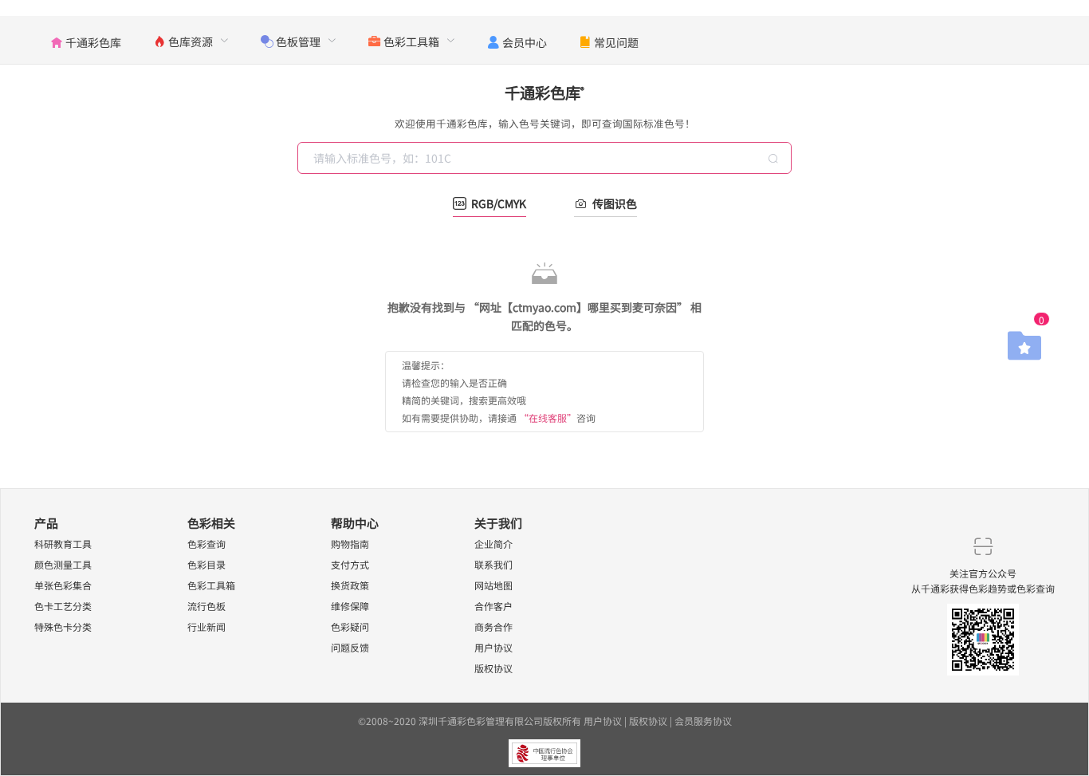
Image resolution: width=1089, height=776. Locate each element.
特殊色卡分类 (63, 626)
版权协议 (493, 668)
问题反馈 (350, 647)
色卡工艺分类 (63, 606)
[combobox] (546, 158)
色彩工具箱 (211, 585)
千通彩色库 (544, 92)
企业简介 (493, 543)
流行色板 (206, 606)
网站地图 (493, 585)
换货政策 (350, 585)
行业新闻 (206, 626)
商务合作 (493, 626)
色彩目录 (206, 564)
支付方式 (350, 564)
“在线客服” (547, 417)
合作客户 (493, 606)
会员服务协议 (703, 720)
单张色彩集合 (63, 585)
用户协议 (493, 647)
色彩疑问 (350, 626)
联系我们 (493, 564)
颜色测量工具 (63, 564)
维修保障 (350, 606)
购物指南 (350, 543)
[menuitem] (85, 40)
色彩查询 (206, 543)
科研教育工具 (63, 543)
